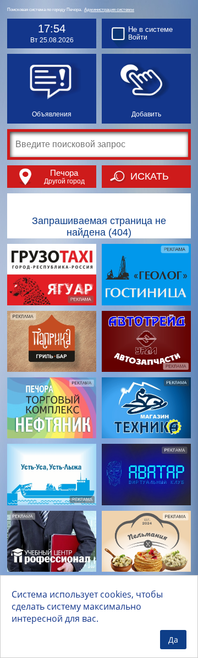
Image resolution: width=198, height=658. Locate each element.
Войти (137, 37)
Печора (64, 172)
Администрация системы (109, 9)
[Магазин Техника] (146, 408)
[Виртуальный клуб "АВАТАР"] (146, 474)
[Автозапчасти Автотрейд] (146, 341)
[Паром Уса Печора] (51, 474)
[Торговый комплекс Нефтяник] (51, 408)
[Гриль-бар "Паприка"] (51, 341)
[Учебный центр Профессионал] (51, 541)
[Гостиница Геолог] (146, 274)
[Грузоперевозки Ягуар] (51, 274)
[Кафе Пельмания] (146, 541)
